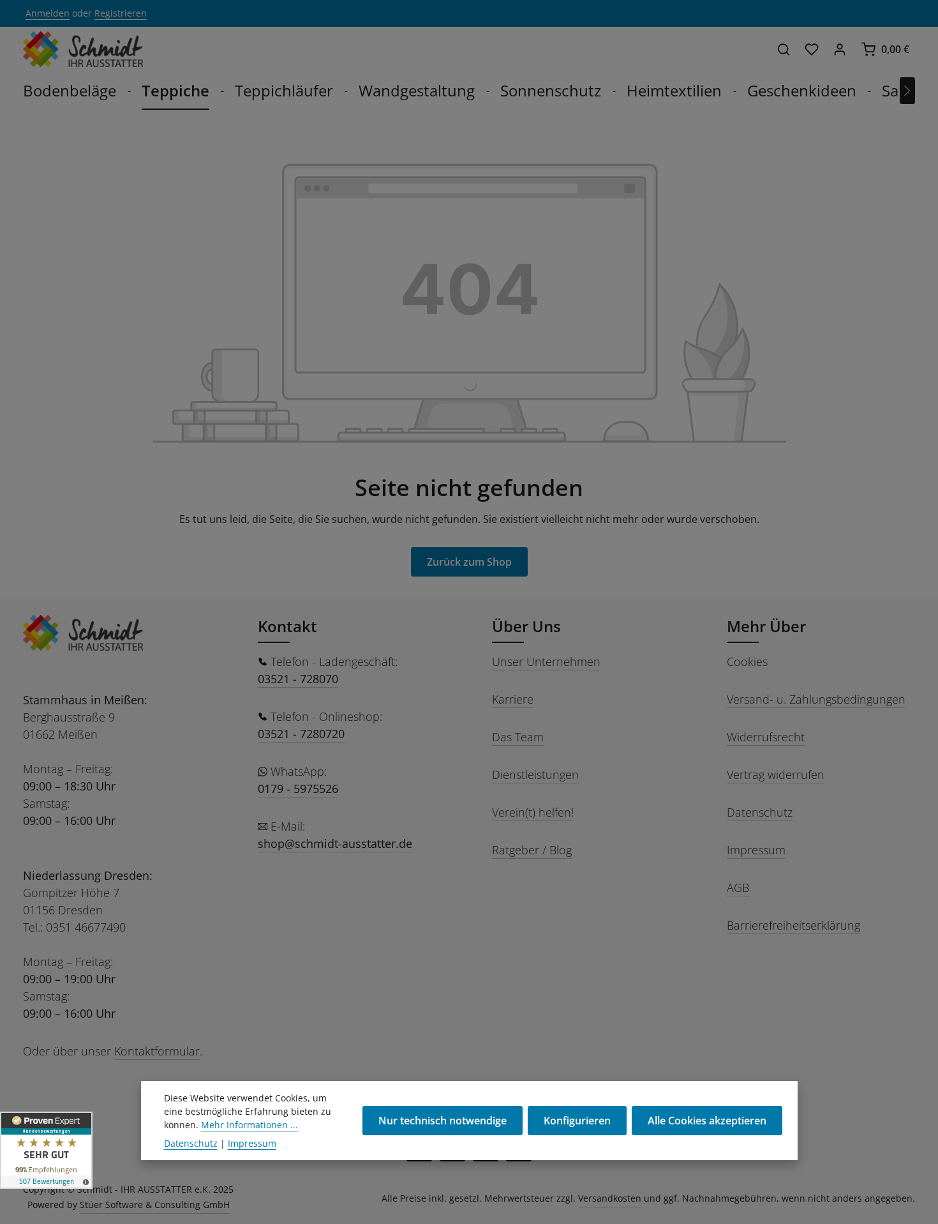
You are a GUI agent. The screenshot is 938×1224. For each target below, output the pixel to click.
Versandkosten (609, 1198)
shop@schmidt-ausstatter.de (335, 843)
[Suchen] (783, 49)
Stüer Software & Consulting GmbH (155, 1204)
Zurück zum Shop (469, 562)
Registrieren (120, 14)
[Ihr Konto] (839, 49)
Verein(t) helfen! (533, 812)
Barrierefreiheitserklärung (793, 925)
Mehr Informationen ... (249, 1125)
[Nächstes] (907, 90)
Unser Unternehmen (546, 661)
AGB (738, 887)
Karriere (512, 699)
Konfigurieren (577, 1121)
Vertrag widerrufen (775, 774)
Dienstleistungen (535, 774)
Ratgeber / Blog (532, 850)
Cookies (747, 661)
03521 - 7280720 (301, 733)
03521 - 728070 (298, 678)
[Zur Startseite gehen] (83, 49)
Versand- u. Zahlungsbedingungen (816, 699)
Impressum (756, 850)
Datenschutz (760, 812)
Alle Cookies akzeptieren (707, 1121)
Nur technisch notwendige (442, 1121)
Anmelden (48, 14)
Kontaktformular (157, 1051)
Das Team (518, 736)
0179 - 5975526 (298, 788)
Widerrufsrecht (766, 736)
